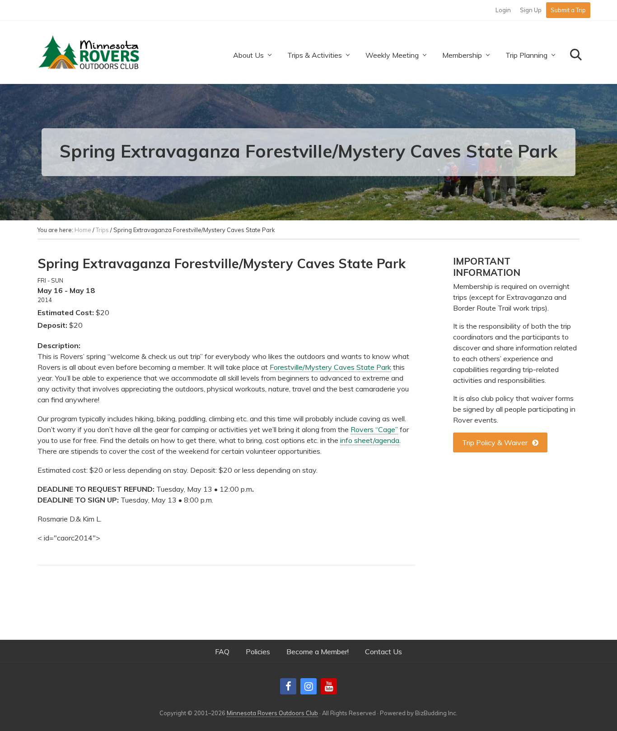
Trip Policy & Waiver (495, 442)
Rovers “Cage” (374, 429)
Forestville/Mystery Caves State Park (330, 367)
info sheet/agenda (369, 440)
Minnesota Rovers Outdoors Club (272, 713)
